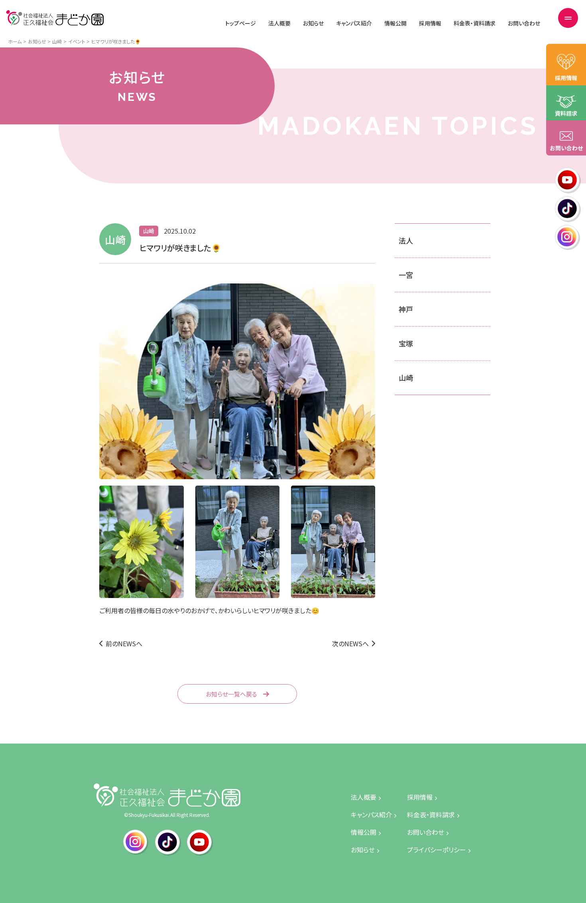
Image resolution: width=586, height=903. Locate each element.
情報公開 (395, 23)
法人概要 (279, 23)
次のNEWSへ (350, 643)
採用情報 (430, 23)
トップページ (240, 23)
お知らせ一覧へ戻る (231, 694)
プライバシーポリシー (436, 849)
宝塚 (406, 343)
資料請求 (566, 113)
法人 (406, 240)
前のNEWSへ (124, 643)
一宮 (406, 275)
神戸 (406, 309)
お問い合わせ (524, 23)
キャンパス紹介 (354, 23)
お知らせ (313, 23)
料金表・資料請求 (475, 23)
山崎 (406, 377)
